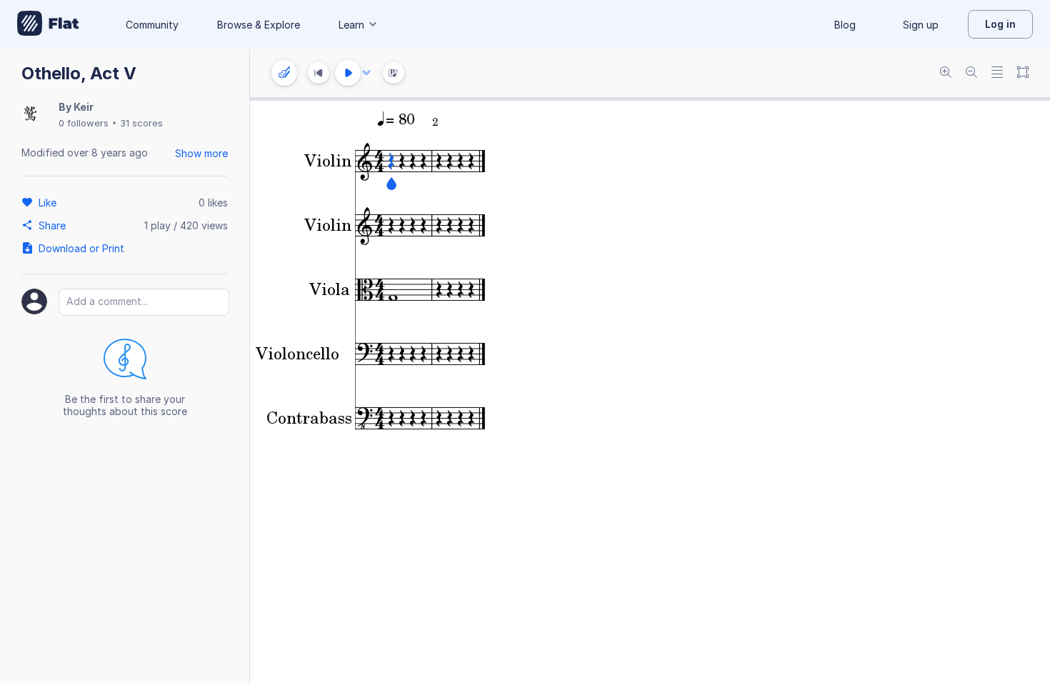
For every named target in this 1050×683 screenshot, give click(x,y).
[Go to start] (318, 73)
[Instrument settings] (284, 73)
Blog (845, 25)
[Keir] (30, 114)
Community (152, 25)
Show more (201, 153)
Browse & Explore (258, 25)
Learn (351, 25)
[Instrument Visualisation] (393, 73)
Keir (84, 107)
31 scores (141, 123)
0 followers (84, 123)
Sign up (921, 25)
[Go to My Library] (48, 24)
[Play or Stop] (348, 73)
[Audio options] (366, 73)
